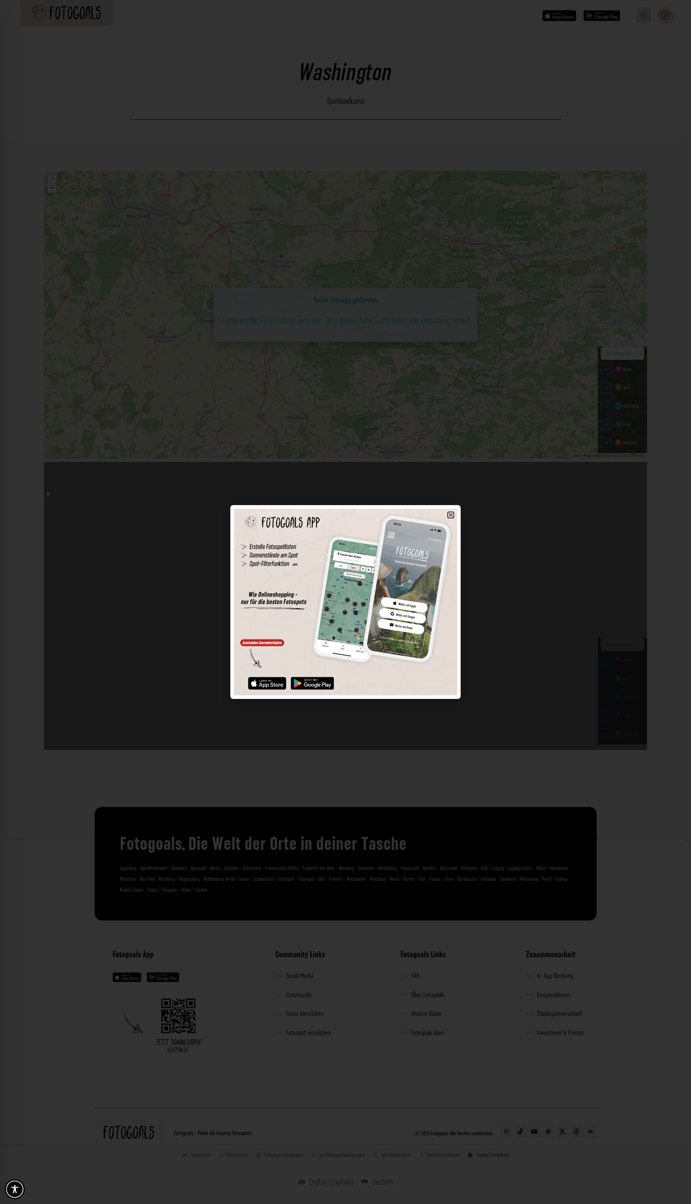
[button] (450, 515)
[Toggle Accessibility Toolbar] (14, 1189)
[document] (345, 602)
